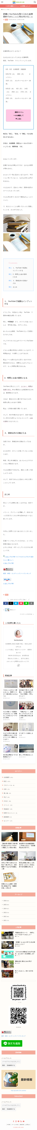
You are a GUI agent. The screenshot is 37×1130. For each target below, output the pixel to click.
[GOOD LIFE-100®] (18, 2)
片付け (7, 801)
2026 (6, 900)
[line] (18, 1121)
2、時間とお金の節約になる (20, 275)
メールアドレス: (6, 1058)
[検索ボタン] (35, 2)
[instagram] (16, 1121)
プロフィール (9, 785)
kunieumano (18, 640)
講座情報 (22, 1124)
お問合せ (27, 1124)
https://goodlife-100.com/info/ (18, 1090)
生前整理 (8, 777)
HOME (8, 1124)
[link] (18, 665)
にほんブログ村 (8, 563)
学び (6, 19)
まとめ (15, 287)
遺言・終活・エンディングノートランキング (17, 573)
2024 (6, 908)
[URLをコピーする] (31, 603)
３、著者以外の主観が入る (20, 282)
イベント (8, 805)
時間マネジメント (10, 813)
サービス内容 (15, 1124)
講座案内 (8, 817)
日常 (7, 789)
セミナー (8, 821)
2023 (6, 912)
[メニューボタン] (2, 2)
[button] (5, 603)
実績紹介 (8, 809)
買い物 (7, 793)
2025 (6, 904)
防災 (7, 781)
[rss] (21, 1121)
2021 (6, 920)
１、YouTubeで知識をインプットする (20, 269)
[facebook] (13, 1121)
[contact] (24, 1121)
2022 (6, 916)
